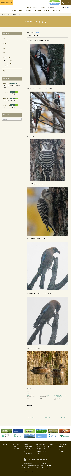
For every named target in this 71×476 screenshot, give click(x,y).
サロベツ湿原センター (43, 7)
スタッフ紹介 (16, 450)
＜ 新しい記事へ (31, 417)
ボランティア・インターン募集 (41, 452)
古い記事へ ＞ (64, 417)
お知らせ (5, 43)
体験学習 (28, 10)
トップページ (29, 7)
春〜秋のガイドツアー (41, 446)
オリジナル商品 (56, 10)
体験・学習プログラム (40, 444)
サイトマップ (35, 7)
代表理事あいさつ (17, 448)
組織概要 (15, 446)
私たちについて (16, 444)
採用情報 (46, 10)
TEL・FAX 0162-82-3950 (49, 467)
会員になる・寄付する (63, 444)
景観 (4, 71)
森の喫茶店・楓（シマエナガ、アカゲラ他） (60, 396)
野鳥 (4, 38)
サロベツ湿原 (37, 10)
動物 (4, 48)
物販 (49, 446)
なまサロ (7, 66)
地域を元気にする (29, 446)
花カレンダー (55, 1)
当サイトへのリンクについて (64, 448)
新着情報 (49, 448)
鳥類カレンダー (55, 3)
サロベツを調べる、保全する (29, 450)
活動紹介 (21, 10)
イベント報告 (8, 63)
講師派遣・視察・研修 (41, 450)
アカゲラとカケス (44, 395)
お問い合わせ (62, 446)
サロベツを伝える (29, 448)
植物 (4, 52)
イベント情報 (6, 57)
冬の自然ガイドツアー (41, 448)
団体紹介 (13, 10)
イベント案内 (8, 60)
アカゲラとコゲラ (31, 395)
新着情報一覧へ (47, 417)
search (64, 7)
